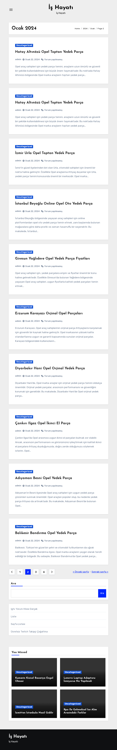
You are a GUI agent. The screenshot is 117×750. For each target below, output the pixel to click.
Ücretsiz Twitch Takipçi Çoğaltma (29, 631)
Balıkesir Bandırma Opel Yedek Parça (46, 533)
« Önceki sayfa (81, 571)
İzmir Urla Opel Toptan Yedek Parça (45, 153)
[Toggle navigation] (11, 9)
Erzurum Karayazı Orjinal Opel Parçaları (49, 313)
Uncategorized (24, 45)
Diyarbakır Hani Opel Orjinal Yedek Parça (50, 368)
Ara (13, 583)
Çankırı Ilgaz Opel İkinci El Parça (42, 423)
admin (18, 59)
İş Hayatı (60, 8)
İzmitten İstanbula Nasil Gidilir (34, 713)
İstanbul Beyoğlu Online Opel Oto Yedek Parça (54, 203)
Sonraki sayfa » (100, 571)
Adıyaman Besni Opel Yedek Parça (43, 478)
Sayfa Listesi (18, 624)
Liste (13, 616)
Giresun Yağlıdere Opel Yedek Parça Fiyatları (52, 258)
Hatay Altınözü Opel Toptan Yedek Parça (49, 52)
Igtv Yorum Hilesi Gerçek (24, 609)
